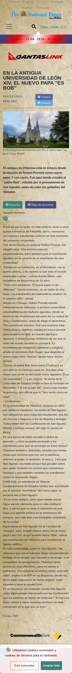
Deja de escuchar (42, 205)
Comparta (45, 97)
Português (43, 7)
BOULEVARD (12, 96)
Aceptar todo (51, 665)
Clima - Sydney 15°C (53, 26)
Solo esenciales (24, 665)
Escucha (14, 205)
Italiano (27, 7)
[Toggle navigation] (9, 26)
